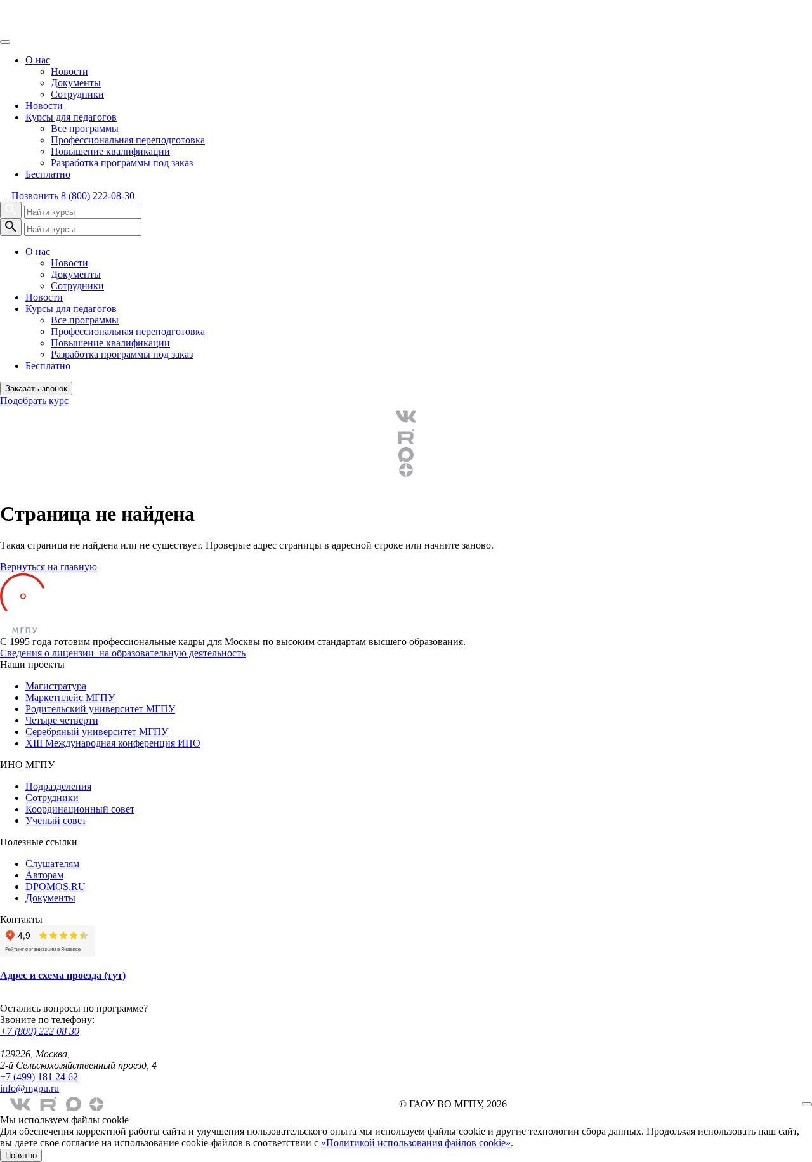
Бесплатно (47, 174)
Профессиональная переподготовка (128, 139)
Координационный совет (79, 809)
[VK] (406, 417)
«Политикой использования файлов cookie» (416, 1142)
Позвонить (71, 195)
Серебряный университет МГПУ (96, 731)
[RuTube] (406, 437)
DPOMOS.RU (55, 886)
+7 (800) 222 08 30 (39, 1031)
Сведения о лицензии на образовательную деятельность (123, 653)
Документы (76, 82)
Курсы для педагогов (71, 117)
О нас (37, 60)
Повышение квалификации (110, 151)
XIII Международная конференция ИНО (112, 743)
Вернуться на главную (48, 566)
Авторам (44, 875)
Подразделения (58, 786)
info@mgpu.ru (29, 1088)
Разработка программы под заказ (122, 162)
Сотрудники (77, 94)
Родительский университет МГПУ (100, 708)
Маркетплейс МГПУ (70, 697)
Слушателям (52, 863)
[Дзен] (406, 470)
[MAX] (406, 454)
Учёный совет (55, 820)
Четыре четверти (61, 720)
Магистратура (55, 686)
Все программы (85, 128)
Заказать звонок (36, 388)
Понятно (21, 1155)
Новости (69, 71)
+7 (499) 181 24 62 (39, 1076)
